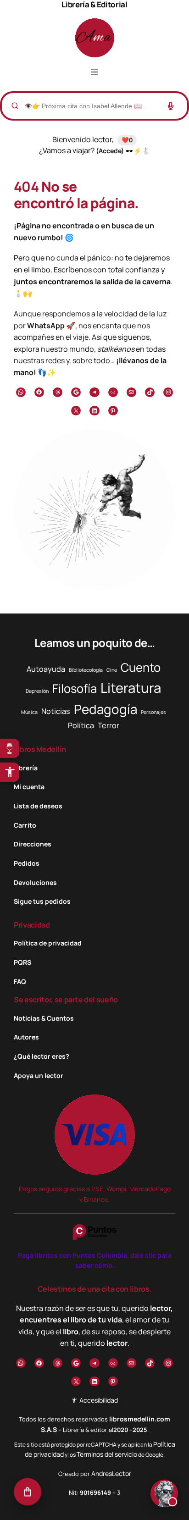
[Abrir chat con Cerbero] (164, 1495)
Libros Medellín (40, 749)
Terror (108, 725)
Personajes (153, 712)
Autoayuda (46, 669)
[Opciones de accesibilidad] (9, 772)
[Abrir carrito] (27, 1492)
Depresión (37, 691)
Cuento (141, 667)
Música (29, 712)
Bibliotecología (86, 670)
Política (81, 725)
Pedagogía (105, 709)
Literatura (130, 688)
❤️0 (127, 140)
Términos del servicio (107, 1454)
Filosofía (74, 688)
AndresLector (111, 1473)
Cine (111, 670)
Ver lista (97, 1505)
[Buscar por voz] (170, 106)
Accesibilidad (97, 1400)
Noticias (55, 711)
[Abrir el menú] (94, 71)
